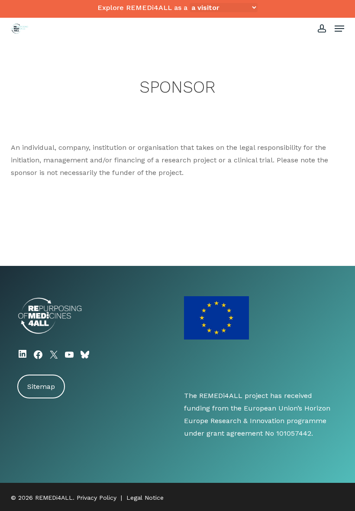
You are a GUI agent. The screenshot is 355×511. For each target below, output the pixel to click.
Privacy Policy (96, 497)
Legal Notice (145, 497)
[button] (339, 28)
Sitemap (41, 386)
